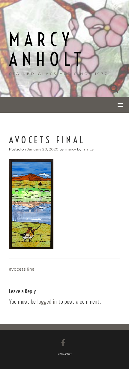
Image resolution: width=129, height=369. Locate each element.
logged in (47, 301)
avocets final (22, 269)
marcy (70, 149)
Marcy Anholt (47, 49)
